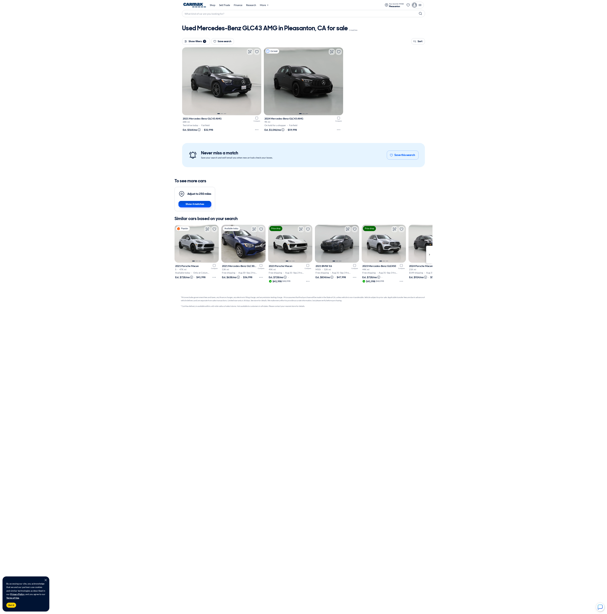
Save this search (404, 155)
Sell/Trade (224, 5)
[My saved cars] (408, 5)
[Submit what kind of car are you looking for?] (420, 13)
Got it (11, 605)
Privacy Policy (17, 594)
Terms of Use (12, 597)
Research (251, 5)
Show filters (197, 41)
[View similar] (250, 52)
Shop (212, 5)
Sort (420, 41)
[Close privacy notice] (45, 580)
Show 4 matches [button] (195, 204)
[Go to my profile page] (417, 5)
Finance (238, 5)
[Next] (257, 81)
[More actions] (257, 130)
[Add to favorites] (257, 52)
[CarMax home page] (194, 5)
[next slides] (429, 254)
